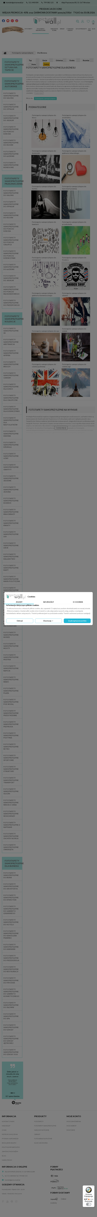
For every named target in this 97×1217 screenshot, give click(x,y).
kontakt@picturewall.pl (14, 3)
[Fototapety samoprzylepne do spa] (45, 347)
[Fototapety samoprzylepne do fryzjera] (76, 276)
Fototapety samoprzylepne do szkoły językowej (44, 365)
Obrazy (62, 29)
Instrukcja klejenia (10, 1134)
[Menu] (92, 1186)
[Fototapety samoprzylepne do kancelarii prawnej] (76, 205)
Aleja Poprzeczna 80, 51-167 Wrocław (76, 3)
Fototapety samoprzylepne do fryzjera (74, 259)
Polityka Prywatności (11, 1147)
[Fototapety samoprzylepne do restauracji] (45, 276)
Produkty (83, 29)
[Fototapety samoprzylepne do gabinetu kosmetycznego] (45, 311)
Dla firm (89, 29)
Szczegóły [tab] (48, 602)
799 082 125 (49, 3)
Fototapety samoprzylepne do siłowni (74, 294)
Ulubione (88, 21)
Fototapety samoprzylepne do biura (44, 116)
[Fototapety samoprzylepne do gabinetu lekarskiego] (76, 169)
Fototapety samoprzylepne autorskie (14, 84)
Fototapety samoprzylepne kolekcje (14, 319)
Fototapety (28, 29)
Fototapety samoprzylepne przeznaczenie (14, 181)
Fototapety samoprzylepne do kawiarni (44, 223)
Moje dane (71, 1130)
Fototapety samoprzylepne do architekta (74, 116)
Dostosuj (47, 621)
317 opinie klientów (12, 1096)
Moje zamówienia (74, 1121)
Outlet (78, 29)
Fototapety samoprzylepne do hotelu (44, 187)
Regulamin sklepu (9, 1143)
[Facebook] (3, 21)
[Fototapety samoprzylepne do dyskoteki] (45, 169)
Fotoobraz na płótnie (43, 1139)
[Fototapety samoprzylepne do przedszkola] (76, 240)
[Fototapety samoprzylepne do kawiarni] (45, 240)
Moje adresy (71, 1126)
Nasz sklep (6, 1126)
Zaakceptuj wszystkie (77, 621)
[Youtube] (7, 21)
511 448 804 (33, 3)
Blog (93, 29)
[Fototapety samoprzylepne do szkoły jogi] (76, 382)
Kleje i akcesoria (40, 1143)
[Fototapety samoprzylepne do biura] (45, 133)
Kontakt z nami (8, 1121)
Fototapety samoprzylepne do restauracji (44, 259)
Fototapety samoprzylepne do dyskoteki (44, 152)
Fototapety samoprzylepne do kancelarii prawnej (74, 187)
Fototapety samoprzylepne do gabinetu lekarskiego (74, 152)
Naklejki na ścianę (54, 29)
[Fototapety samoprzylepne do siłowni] (76, 311)
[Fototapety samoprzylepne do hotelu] (45, 205)
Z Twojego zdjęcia (70, 29)
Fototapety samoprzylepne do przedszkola (74, 223)
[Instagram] (16, 21)
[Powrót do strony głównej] (5, 53)
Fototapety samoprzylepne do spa (45, 331)
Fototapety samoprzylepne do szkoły (74, 330)
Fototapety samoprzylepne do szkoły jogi (74, 365)
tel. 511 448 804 (10, 1176)
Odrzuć (20, 621)
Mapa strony (7, 1160)
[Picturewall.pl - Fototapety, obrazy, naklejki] (47, 21)
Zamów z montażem (10, 1151)
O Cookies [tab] (78, 602)
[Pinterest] (12, 21)
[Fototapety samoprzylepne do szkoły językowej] (45, 382)
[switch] (88, 1204)
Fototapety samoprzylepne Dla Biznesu (14, 863)
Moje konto (74, 1116)
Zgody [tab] (19, 602)
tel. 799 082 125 (22, 1176)
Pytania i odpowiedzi (10, 1139)
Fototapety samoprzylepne (40, 29)
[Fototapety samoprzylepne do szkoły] (76, 347)
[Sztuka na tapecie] (13, 30)
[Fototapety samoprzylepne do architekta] (76, 133)
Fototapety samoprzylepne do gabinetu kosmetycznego (44, 294)
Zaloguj (82, 21)
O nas (4, 1130)
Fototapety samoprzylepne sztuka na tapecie (14, 66)
